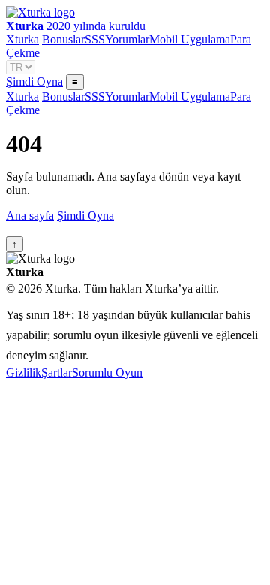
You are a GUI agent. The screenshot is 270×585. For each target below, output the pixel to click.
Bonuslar (63, 39)
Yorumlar (127, 39)
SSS (95, 39)
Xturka (22, 39)
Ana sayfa (30, 215)
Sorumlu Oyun (107, 372)
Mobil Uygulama (189, 39)
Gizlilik (23, 372)
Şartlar (56, 372)
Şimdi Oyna (34, 81)
